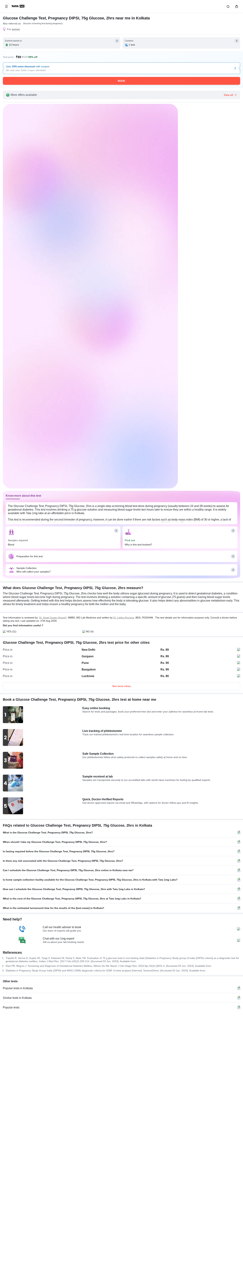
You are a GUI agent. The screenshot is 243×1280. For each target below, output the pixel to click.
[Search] (227, 6)
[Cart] (236, 6)
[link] (18, 6)
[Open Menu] (6, 6)
